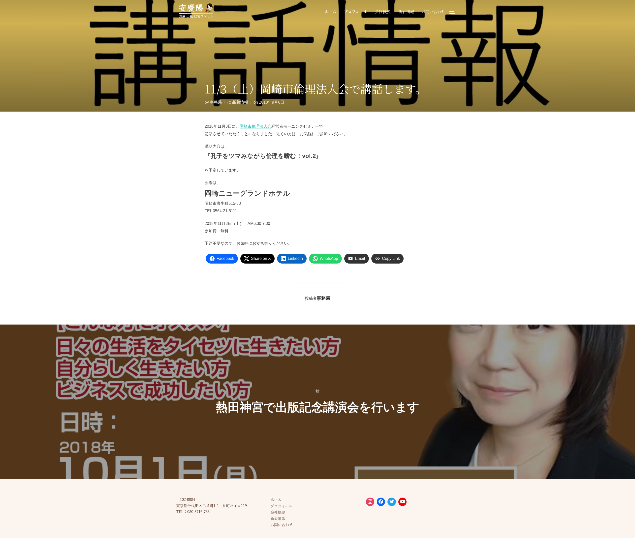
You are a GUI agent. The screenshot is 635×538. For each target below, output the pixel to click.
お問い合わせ (433, 11)
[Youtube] (402, 501)
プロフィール (355, 11)
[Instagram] (370, 501)
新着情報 (406, 11)
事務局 (216, 102)
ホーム (330, 11)
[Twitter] (391, 501)
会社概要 (383, 11)
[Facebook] (381, 501)
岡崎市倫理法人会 (255, 126)
